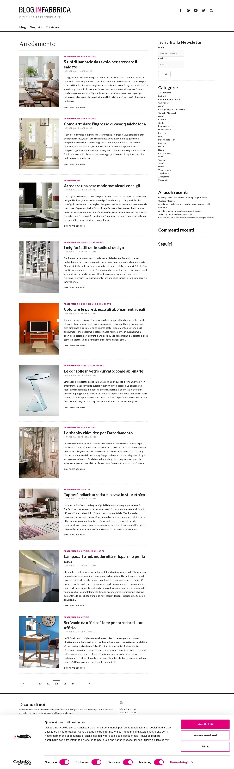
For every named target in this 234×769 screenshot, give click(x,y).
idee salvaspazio (165, 126)
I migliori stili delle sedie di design (94, 247)
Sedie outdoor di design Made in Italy (175, 214)
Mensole (162, 143)
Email (161, 58)
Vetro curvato (164, 170)
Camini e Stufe (164, 102)
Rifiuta (205, 746)
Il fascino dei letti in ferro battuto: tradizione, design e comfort (186, 217)
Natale (161, 146)
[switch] (96, 762)
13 (64, 683)
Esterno (162, 119)
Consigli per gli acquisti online (171, 109)
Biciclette (162, 96)
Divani (161, 116)
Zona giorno (88, 56)
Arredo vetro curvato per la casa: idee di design (179, 211)
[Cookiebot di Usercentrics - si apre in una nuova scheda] (22, 762)
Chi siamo (52, 27)
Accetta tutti (205, 724)
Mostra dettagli (179, 762)
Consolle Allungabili (167, 113)
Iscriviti (164, 74)
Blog (22, 27)
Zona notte (104, 304)
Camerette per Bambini (169, 99)
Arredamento (72, 56)
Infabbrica (70, 71)
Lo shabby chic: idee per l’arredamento (98, 432)
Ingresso (162, 133)
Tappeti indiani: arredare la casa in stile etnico (104, 494)
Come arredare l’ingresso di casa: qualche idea (105, 123)
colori (161, 106)
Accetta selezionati (205, 735)
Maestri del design (166, 139)
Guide (161, 123)
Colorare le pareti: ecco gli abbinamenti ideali (104, 309)
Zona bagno (163, 173)
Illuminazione (164, 129)
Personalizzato (165, 153)
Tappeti (85, 489)
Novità (161, 150)
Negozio (36, 27)
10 (40, 683)
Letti (160, 136)
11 (48, 683)
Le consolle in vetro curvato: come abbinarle (103, 371)
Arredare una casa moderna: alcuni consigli (102, 185)
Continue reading (74, 107)
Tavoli (84, 242)
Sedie (160, 156)
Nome (161, 47)
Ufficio (85, 551)
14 (73, 683)
